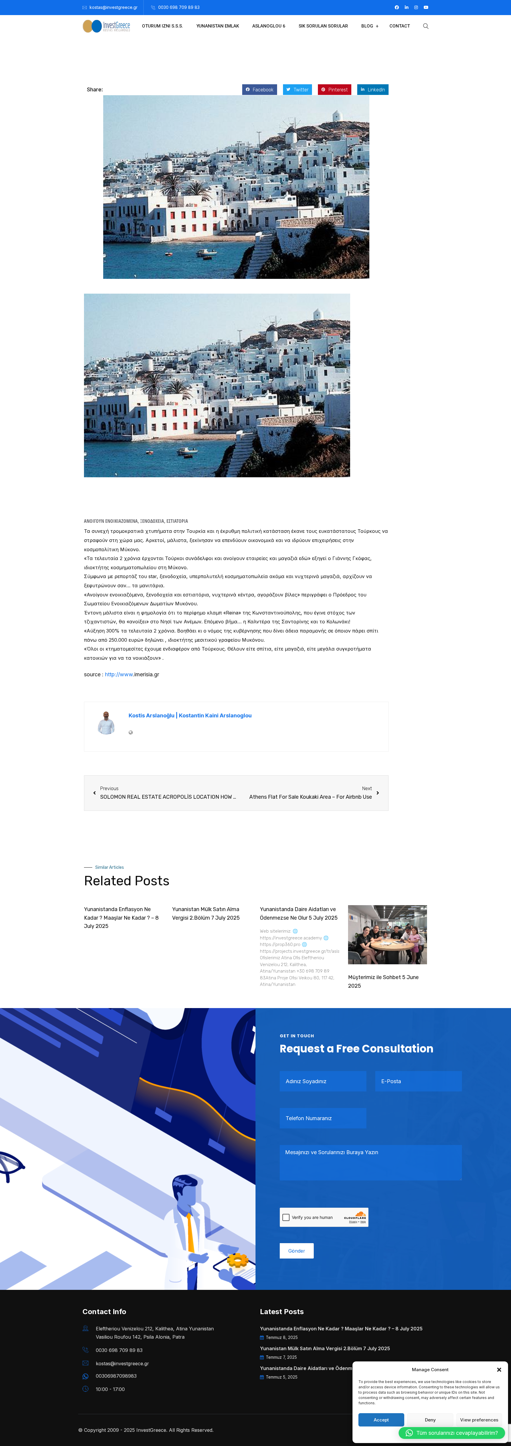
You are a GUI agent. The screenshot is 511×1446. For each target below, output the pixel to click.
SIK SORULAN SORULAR (323, 26)
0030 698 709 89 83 (179, 7)
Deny (430, 1420)
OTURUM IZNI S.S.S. (162, 26)
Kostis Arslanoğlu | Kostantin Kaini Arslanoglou (190, 715)
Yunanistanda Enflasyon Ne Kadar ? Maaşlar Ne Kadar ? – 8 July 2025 (121, 918)
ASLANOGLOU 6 (268, 26)
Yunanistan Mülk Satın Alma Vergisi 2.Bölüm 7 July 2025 (325, 1348)
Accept (381, 1420)
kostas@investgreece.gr (114, 7)
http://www (119, 674)
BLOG (367, 26)
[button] (499, 1370)
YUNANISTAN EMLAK (217, 26)
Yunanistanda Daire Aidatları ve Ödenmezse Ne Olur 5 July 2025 (335, 1368)
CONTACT (399, 26)
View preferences (479, 1420)
